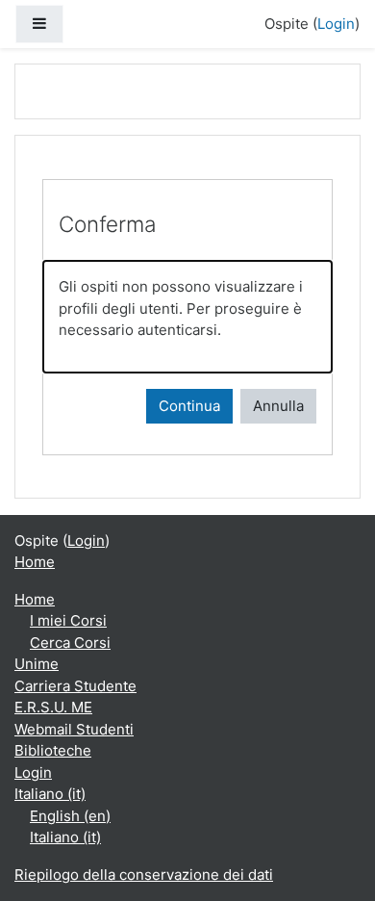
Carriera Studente (75, 686)
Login (336, 23)
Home (34, 562)
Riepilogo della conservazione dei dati (143, 874)
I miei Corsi (68, 620)
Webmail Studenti (74, 729)
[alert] (187, 317)
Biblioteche (52, 750)
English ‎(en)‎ (70, 816)
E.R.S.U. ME (53, 707)
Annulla (278, 406)
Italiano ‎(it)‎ (50, 794)
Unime (36, 664)
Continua (189, 406)
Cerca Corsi (70, 642)
